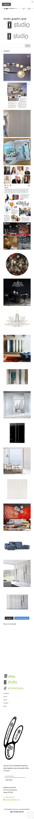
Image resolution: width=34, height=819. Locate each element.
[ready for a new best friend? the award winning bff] (17, 545)
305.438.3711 (10, 797)
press (5, 700)
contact (5, 703)
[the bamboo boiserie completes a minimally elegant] (17, 601)
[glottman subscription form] (17, 772)
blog (4, 706)
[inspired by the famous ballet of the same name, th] (17, 320)
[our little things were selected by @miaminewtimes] (17, 207)
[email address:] (17, 774)
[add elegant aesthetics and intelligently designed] (17, 348)
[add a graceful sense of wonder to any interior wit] (17, 292)
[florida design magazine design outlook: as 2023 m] (17, 95)
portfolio (6, 693)
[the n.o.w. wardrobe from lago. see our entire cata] (17, 376)
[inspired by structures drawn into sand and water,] (17, 489)
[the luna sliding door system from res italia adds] (17, 404)
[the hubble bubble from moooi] (17, 67)
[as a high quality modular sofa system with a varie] (17, 517)
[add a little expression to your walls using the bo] (17, 573)
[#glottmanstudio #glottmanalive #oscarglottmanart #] (17, 123)
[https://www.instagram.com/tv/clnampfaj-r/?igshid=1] (17, 179)
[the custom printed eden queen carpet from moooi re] (17, 264)
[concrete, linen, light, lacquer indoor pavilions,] (17, 151)
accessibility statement (18, 812)
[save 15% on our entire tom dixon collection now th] (17, 236)
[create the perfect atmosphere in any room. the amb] (17, 461)
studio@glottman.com (12, 800)
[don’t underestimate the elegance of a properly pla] (17, 432)
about (5, 697)
